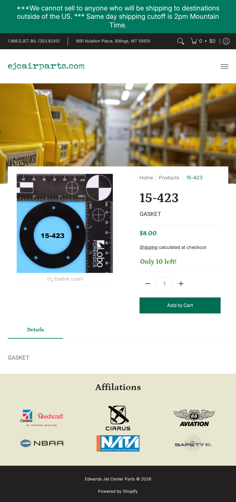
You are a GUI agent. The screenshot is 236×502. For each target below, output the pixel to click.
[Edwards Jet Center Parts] (46, 66)
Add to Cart (180, 305)
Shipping (149, 247)
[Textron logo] (42, 418)
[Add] (181, 283)
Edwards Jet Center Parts (110, 478)
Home (146, 178)
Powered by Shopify (118, 491)
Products (169, 178)
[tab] (35, 332)
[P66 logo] (194, 418)
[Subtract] (148, 283)
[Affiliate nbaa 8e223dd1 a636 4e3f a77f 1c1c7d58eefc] (42, 443)
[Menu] (224, 66)
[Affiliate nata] (118, 443)
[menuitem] (203, 41)
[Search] (180, 41)
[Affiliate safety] (194, 443)
